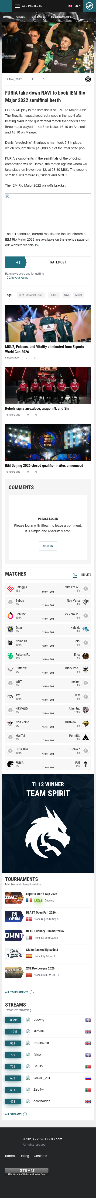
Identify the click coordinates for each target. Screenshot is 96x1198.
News (21, 16)
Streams (37, 16)
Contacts (40, 1156)
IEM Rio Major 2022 (31, 295)
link (36, 245)
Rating (24, 1156)
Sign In (48, 546)
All (75, 574)
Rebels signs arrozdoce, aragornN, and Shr (37, 408)
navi (66, 295)
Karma (10, 1156)
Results (86, 574)
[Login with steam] (89, 6)
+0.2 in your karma (16, 277)
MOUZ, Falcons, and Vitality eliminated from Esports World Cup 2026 (44, 349)
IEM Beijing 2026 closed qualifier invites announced (44, 465)
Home (7, 16)
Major (78, 295)
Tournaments (61, 16)
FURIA (54, 295)
